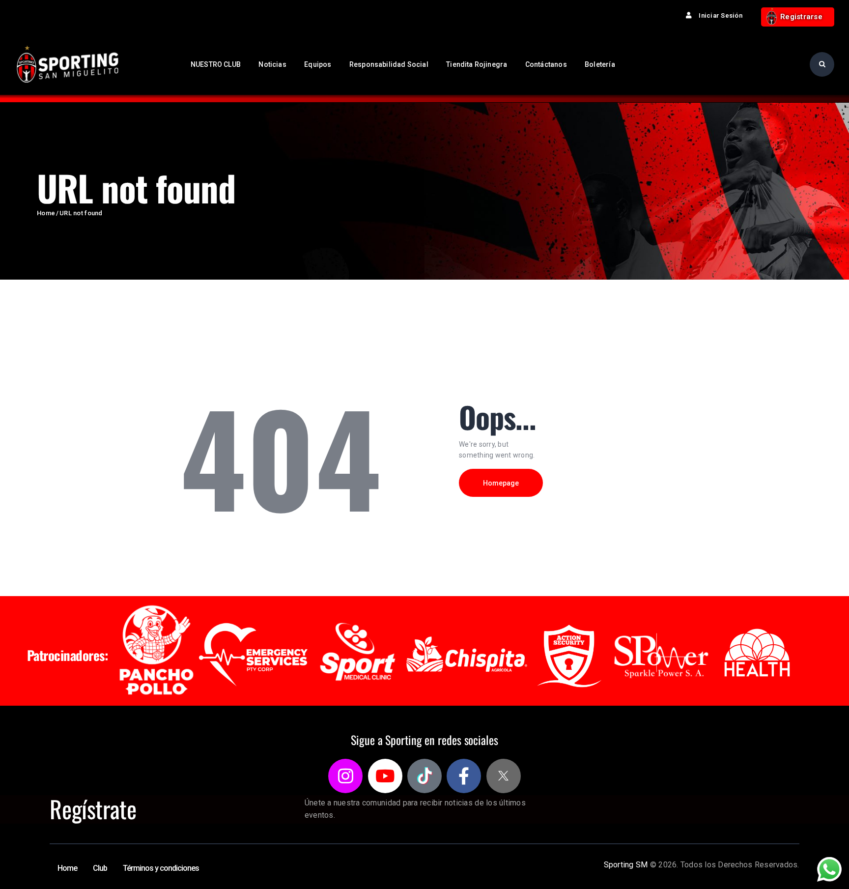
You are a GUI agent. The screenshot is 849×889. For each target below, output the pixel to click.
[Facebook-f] (464, 776)
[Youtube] (385, 776)
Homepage (501, 483)
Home (46, 213)
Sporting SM (626, 864)
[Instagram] (345, 776)
